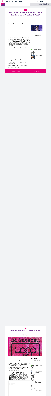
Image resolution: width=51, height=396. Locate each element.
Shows (7, 1)
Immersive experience (11, 67)
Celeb (12, 1)
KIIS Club (16, 1)
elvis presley (25, 65)
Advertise (20, 1)
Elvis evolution (21, 65)
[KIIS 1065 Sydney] (3, 1)
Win (9, 1)
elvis (17, 65)
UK (18, 67)
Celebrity (10, 65)
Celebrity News (13, 65)
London (15, 67)
